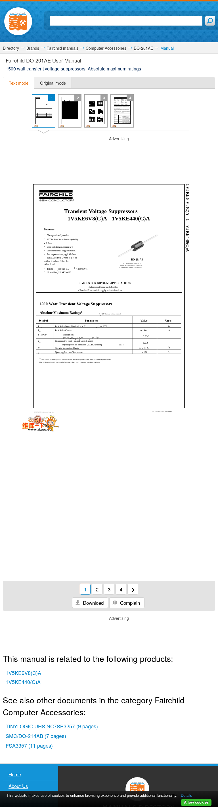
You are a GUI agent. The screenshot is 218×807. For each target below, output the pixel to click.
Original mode (53, 83)
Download (92, 602)
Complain (129, 602)
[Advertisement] (109, 150)
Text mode (18, 83)
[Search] (210, 21)
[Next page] (132, 589)
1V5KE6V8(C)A (23, 672)
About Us (18, 785)
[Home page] (18, 21)
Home (15, 774)
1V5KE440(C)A (23, 681)
